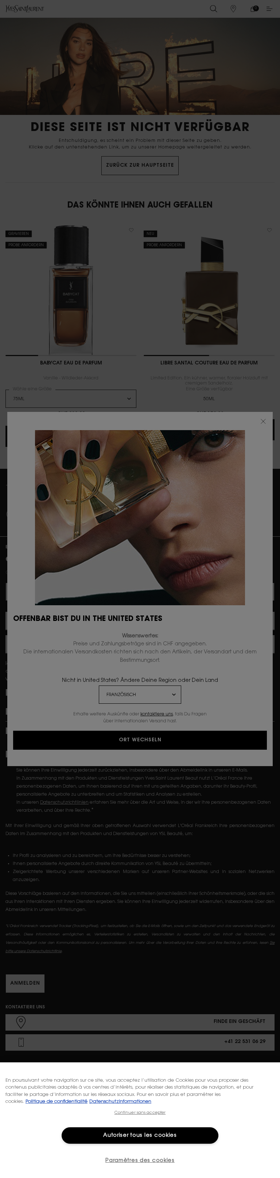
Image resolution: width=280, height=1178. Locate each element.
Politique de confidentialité (57, 1101)
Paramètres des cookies (140, 1160)
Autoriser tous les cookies (140, 1135)
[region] (140, 1120)
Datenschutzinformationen (120, 1101)
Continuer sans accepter (140, 1113)
